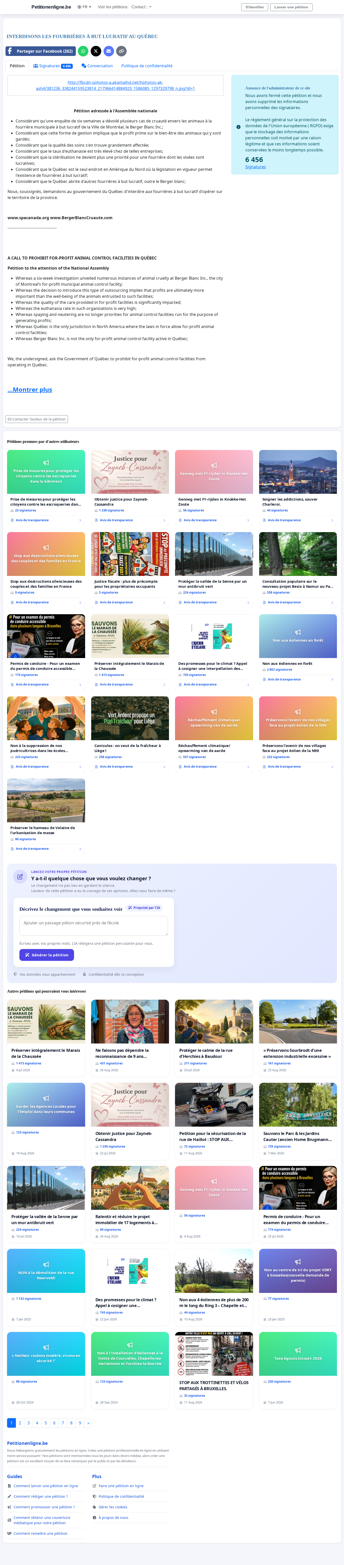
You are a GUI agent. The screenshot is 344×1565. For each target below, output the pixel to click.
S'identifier (255, 7)
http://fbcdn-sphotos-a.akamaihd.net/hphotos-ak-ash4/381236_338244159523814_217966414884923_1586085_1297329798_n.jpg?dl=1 (115, 85)
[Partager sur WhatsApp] (83, 51)
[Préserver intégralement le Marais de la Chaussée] (130, 652)
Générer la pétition (50, 954)
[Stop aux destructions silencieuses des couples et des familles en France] (46, 570)
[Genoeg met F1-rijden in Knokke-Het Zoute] (214, 488)
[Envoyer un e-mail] (109, 51)
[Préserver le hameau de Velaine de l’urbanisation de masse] (46, 816)
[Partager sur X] (96, 51)
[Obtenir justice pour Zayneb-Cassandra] (130, 488)
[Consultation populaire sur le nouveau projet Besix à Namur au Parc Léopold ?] (298, 570)
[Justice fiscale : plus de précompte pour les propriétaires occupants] (130, 570)
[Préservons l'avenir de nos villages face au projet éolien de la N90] (298, 734)
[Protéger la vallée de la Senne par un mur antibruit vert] (214, 570)
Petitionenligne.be (51, 7)
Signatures (54, 66)
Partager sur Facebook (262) (45, 51)
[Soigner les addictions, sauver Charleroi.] (298, 488)
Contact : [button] (139, 7)
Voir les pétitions (112, 7)
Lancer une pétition (291, 7)
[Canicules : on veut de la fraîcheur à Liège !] (130, 734)
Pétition (17, 66)
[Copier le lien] (121, 51)
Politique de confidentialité (147, 66)
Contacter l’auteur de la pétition (39, 419)
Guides (14, 1476)
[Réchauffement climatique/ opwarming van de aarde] (214, 734)
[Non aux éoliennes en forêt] (298, 649)
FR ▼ (87, 7)
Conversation (99, 66)
